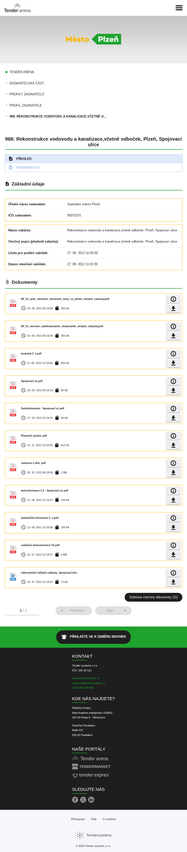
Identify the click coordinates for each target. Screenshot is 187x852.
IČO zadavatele (19, 215)
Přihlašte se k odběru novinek (93, 637)
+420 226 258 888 (82, 687)
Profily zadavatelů (26, 94)
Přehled (19, 158)
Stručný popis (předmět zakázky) (33, 241)
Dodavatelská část (26, 83)
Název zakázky (19, 230)
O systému (109, 819)
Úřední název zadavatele (26, 204)
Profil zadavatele (25, 105)
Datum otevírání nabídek (26, 264)
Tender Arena (21, 72)
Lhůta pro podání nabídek (27, 253)
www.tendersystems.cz (86, 678)
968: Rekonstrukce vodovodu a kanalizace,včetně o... (58, 116)
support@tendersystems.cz (88, 683)
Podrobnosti (24, 167)
